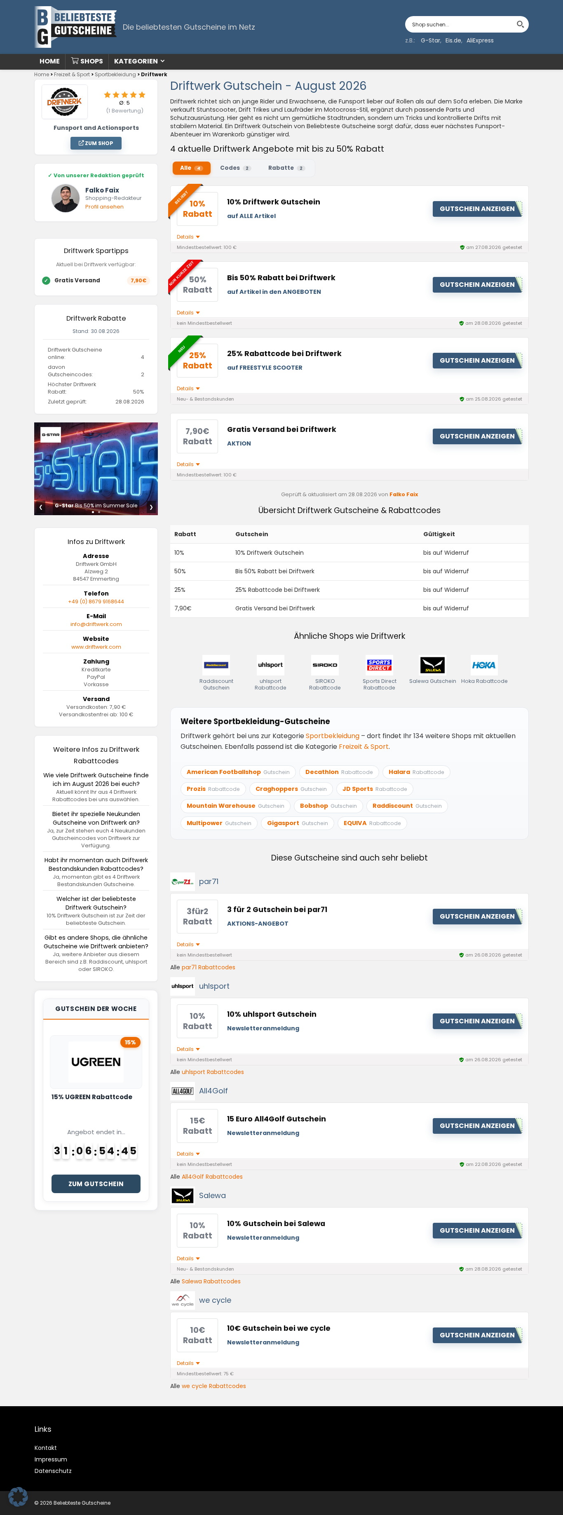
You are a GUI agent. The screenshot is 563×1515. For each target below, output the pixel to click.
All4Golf (213, 1091)
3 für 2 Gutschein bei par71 (277, 910)
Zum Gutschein (96, 1184)
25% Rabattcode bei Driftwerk (284, 354)
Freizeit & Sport (72, 74)
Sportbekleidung (115, 74)
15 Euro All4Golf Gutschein (276, 1119)
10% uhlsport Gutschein (272, 1014)
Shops (91, 61)
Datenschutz (53, 1471)
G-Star (430, 40)
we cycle (215, 1300)
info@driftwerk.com (96, 624)
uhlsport (214, 986)
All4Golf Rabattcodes (212, 1177)
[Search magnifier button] (520, 24)
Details (186, 236)
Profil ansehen (104, 206)
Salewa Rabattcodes (211, 1281)
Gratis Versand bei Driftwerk (281, 429)
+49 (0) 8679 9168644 (96, 601)
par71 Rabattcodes (208, 967)
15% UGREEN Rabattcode (92, 1097)
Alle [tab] (190, 168)
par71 (208, 881)
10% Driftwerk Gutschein (273, 202)
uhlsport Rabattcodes (213, 1072)
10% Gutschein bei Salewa (276, 1224)
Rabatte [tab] (285, 168)
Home (50, 61)
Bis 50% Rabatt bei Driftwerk (281, 278)
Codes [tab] (234, 168)
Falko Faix (403, 494)
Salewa (212, 1195)
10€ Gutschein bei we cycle (279, 1328)
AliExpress (480, 40)
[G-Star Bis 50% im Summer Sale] (96, 427)
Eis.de (453, 40)
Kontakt (46, 1448)
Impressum (51, 1459)
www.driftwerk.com (96, 646)
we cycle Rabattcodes (214, 1386)
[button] (18, 1497)
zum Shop (98, 143)
